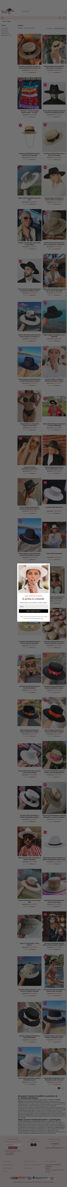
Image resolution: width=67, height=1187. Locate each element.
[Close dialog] (47, 565)
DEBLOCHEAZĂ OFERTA (33, 611)
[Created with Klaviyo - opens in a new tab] (33, 623)
